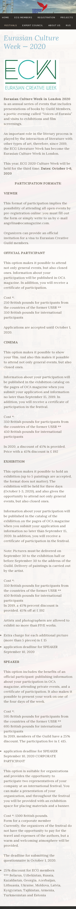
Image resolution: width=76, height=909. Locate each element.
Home (5, 17)
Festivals (10, 25)
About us (54, 25)
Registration (46, 17)
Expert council (32, 25)
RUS (68, 25)
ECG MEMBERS (23, 17)
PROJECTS (67, 17)
